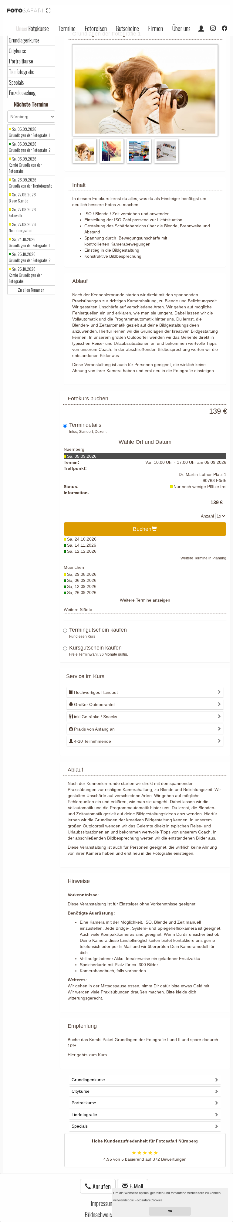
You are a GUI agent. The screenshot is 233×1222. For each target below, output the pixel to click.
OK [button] (170, 1211)
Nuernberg (74, 449)
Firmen (155, 28)
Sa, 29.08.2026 (81, 574)
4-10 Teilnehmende (92, 741)
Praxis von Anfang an (94, 729)
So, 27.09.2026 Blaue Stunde (22, 198)
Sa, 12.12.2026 (81, 551)
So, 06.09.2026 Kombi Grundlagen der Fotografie (25, 165)
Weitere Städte (78, 609)
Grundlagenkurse (24, 40)
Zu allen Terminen (31, 290)
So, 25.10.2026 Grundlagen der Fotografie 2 (30, 257)
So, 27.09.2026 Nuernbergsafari (22, 227)
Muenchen (74, 567)
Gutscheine (127, 28)
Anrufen (101, 1186)
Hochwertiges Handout (96, 692)
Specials (16, 82)
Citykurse (17, 51)
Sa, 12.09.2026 (81, 586)
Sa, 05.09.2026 (81, 456)
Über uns (181, 28)
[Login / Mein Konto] (201, 28)
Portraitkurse (21, 61)
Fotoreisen (96, 28)
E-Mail (135, 1186)
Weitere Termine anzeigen (145, 600)
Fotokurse (38, 28)
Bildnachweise (99, 1214)
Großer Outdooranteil (94, 704)
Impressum (102, 1203)
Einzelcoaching (22, 93)
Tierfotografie (21, 72)
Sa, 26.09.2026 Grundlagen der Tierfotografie (30, 183)
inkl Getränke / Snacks (95, 716)
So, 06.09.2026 (81, 580)
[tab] (145, 692)
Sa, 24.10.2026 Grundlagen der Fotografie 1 (29, 242)
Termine (67, 28)
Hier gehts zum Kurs (87, 1054)
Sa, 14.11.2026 (81, 545)
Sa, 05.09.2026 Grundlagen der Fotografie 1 (29, 132)
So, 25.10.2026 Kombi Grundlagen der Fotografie (25, 275)
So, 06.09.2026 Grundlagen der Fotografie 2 (30, 147)
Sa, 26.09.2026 (81, 592)
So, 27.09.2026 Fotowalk (22, 212)
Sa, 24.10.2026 (81, 539)
